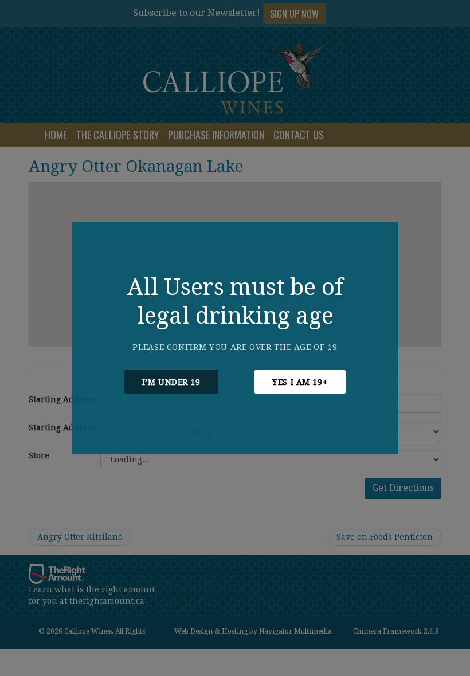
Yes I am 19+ (300, 382)
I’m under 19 (171, 382)
